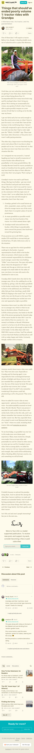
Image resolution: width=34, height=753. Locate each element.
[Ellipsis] (31, 596)
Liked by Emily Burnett (13, 598)
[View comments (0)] (10, 682)
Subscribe (23, 2)
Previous (7, 567)
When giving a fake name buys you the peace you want (12, 705)
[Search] (31, 666)
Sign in (30, 2)
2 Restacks (17, 554)
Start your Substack (12, 745)
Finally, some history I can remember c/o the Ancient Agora (11, 691)
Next (27, 567)
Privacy (18, 738)
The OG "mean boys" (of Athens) (10, 687)
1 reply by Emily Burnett (15, 613)
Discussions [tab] (15, 666)
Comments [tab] (6, 580)
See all (5, 715)
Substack (8, 749)
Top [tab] (4, 666)
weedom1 (8, 619)
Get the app (26, 745)
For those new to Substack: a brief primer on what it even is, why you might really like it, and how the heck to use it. (12, 676)
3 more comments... (7, 657)
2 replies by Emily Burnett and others (18, 649)
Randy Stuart (9, 596)
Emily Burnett (10, 27)
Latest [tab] (8, 666)
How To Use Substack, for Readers (11, 672)
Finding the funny (8, 702)
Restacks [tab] (13, 580)
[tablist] (9, 580)
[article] (17, 676)
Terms (23, 738)
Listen (30, 28)
